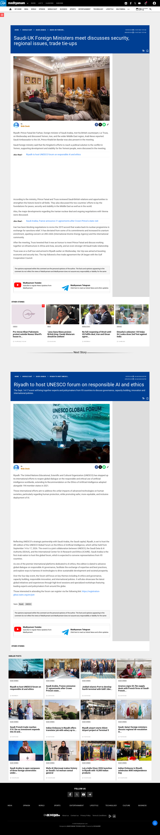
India (26, 9)
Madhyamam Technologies (76, 826)
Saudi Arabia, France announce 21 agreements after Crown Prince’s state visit (62, 221)
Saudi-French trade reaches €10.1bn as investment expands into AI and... (25, 729)
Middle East (52, 9)
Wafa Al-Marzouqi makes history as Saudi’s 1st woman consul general (61, 770)
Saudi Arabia (14, 681)
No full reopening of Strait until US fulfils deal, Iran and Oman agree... (96, 334)
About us (65, 815)
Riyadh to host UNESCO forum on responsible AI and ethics (53, 154)
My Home (18, 9)
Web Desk (25, 126)
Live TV (40, 3)
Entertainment (84, 9)
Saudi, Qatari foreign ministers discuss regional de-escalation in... (132, 729)
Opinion (42, 9)
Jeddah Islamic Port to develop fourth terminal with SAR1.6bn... (97, 688)
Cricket (119, 326)
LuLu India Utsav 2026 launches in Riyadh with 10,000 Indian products (97, 770)
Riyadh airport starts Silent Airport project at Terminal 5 (95, 729)
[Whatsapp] (104, 124)
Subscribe (59, 3)
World (33, 9)
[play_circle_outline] (28, 314)
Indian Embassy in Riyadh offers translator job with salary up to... (61, 729)
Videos (15, 326)
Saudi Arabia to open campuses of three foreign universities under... (25, 770)
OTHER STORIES (17, 302)
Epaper (33, 3)
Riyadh (21, 604)
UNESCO (28, 604)
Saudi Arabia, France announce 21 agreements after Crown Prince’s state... (60, 688)
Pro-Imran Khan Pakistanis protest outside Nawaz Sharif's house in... (27, 334)
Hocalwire (96, 826)
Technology (98, 9)
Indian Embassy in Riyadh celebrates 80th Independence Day (132, 770)
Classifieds (49, 3)
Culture (126, 805)
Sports (73, 9)
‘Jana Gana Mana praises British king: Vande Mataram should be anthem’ (61, 334)
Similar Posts (15, 656)
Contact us (75, 815)
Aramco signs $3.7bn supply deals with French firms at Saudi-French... (133, 688)
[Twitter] (100, 124)
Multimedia (120, 9)
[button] (3, 3)
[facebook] (96, 124)
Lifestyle (109, 9)
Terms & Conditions (99, 815)
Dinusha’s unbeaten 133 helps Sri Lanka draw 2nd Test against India (132, 334)
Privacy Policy (85, 815)
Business (63, 9)
